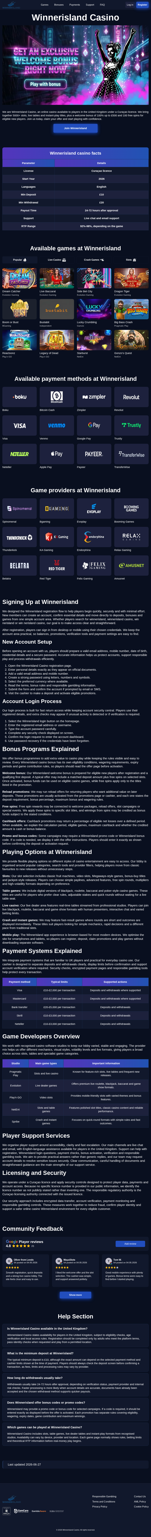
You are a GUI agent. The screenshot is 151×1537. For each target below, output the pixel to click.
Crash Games (91, 260)
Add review (130, 1244)
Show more (75, 1295)
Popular (17, 260)
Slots (129, 260)
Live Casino (54, 260)
